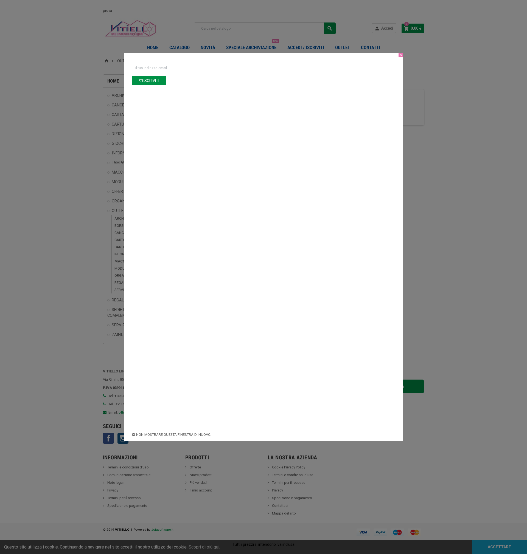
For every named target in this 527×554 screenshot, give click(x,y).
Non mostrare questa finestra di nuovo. (173, 435)
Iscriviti (151, 80)
